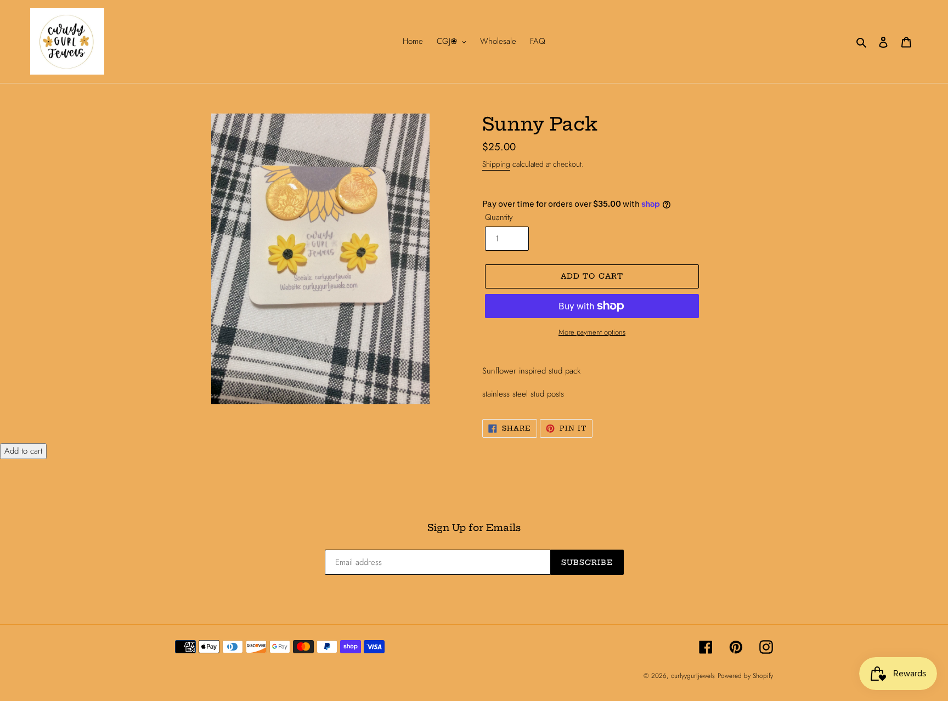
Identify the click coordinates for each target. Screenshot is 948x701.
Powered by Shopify (745, 676)
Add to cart (23, 451)
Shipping (496, 164)
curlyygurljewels (693, 676)
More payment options (591, 332)
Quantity (499, 217)
